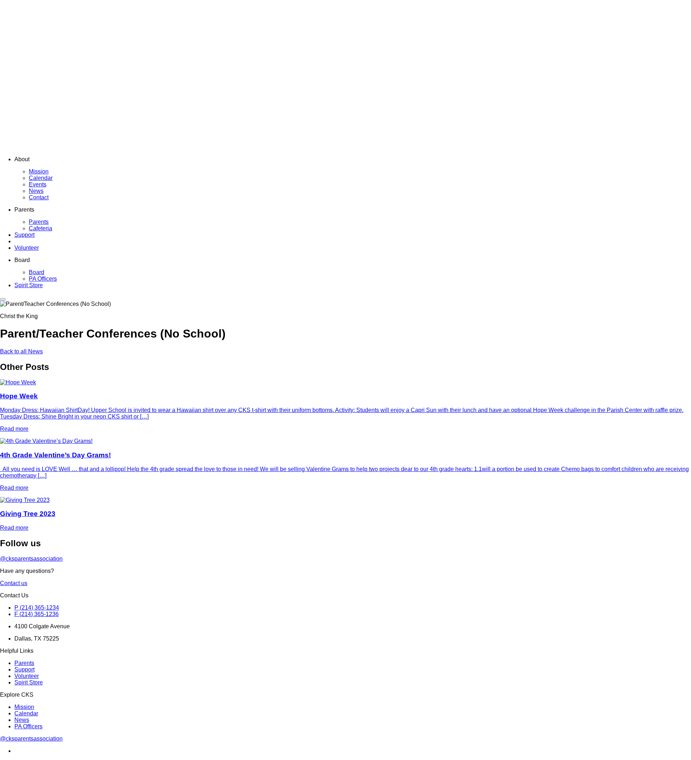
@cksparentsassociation (31, 559)
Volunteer (26, 248)
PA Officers (43, 279)
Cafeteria (40, 228)
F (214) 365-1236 (36, 614)
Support (24, 235)
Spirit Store (28, 285)
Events (37, 184)
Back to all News (21, 351)
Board (36, 272)
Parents (39, 222)
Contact (39, 197)
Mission (39, 171)
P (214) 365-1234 (36, 608)
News (36, 191)
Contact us (13, 583)
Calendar (41, 178)
